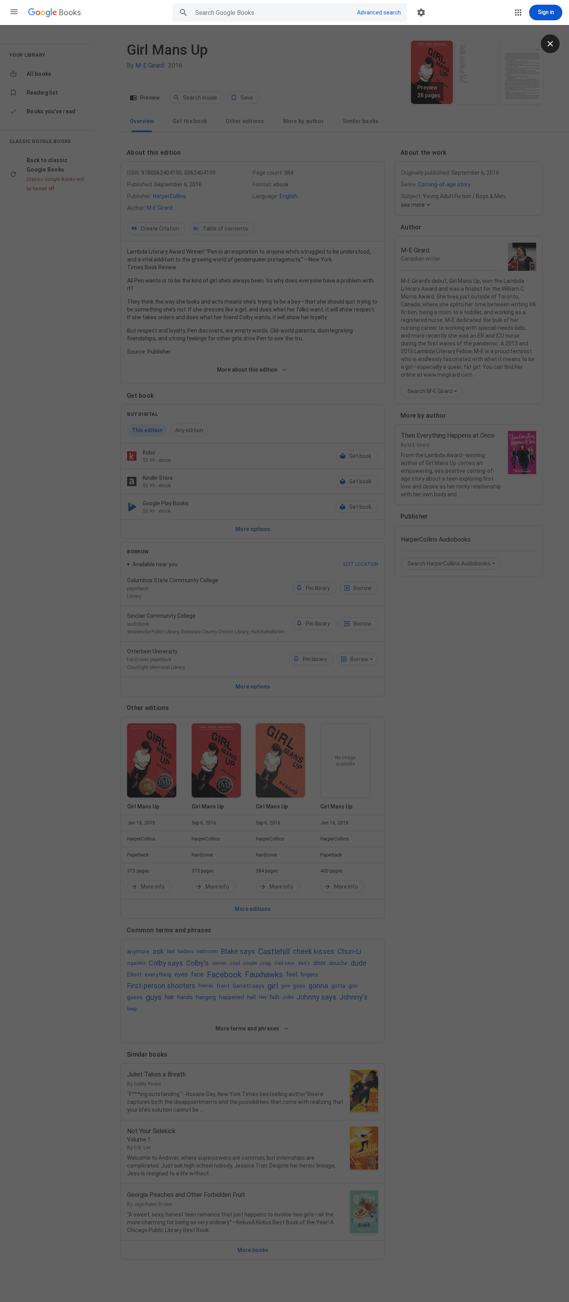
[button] (14, 12)
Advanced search (379, 12)
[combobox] (272, 12)
